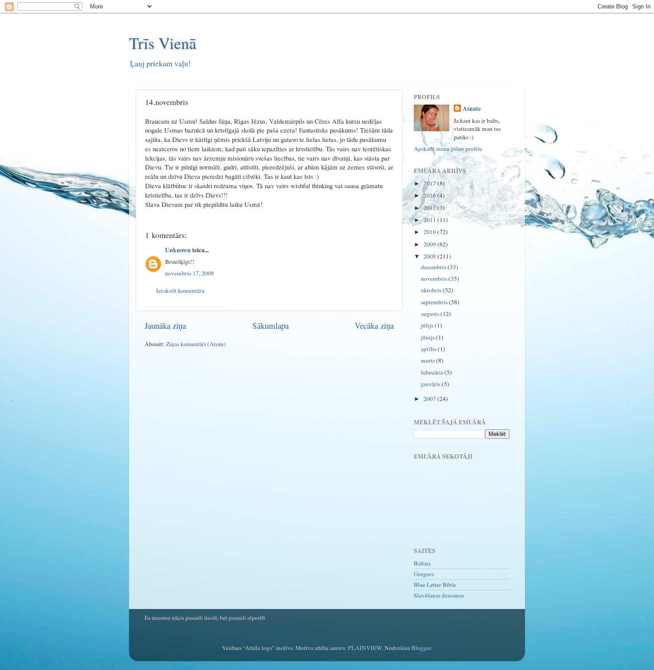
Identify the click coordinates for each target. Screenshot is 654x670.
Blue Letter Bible (435, 585)
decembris (434, 267)
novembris (434, 278)
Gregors (424, 574)
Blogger (421, 648)
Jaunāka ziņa (165, 325)
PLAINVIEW (365, 648)
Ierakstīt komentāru (180, 291)
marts (428, 360)
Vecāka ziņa (374, 325)
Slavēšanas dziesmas (439, 595)
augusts (430, 314)
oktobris (432, 290)
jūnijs (428, 337)
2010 (430, 232)
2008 (430, 256)
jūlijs (428, 325)
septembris (435, 302)
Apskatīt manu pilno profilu (448, 149)
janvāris (431, 384)
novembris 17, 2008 (189, 273)
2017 (430, 183)
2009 (430, 244)
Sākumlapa (270, 325)
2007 (430, 399)
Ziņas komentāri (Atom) (196, 344)
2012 (430, 208)
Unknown (178, 250)
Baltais (422, 563)
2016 (430, 195)
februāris (432, 372)
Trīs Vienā (162, 42)
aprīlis (429, 349)
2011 (430, 220)
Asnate (472, 109)
